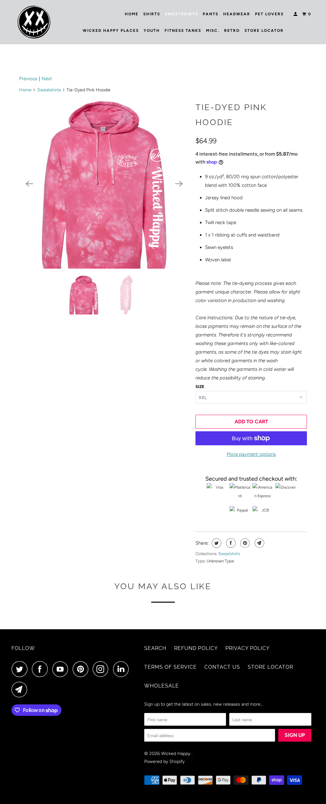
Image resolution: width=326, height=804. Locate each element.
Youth (152, 30)
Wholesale (161, 686)
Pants (210, 14)
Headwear (236, 14)
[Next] (179, 184)
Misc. (212, 30)
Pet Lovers (269, 14)
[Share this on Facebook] (230, 543)
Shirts (151, 14)
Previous (28, 78)
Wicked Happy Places (111, 30)
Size (199, 386)
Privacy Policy (247, 648)
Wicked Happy (176, 753)
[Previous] (29, 184)
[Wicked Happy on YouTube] (61, 669)
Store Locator (264, 30)
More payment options (251, 454)
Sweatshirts (181, 14)
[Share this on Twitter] (215, 543)
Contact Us (222, 667)
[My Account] (296, 14)
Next (47, 78)
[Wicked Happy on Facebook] (41, 669)
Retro (232, 30)
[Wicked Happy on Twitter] (21, 669)
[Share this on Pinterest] (244, 543)
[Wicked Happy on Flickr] (135, 669)
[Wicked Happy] (34, 22)
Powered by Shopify (164, 761)
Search (155, 648)
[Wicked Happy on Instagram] (102, 669)
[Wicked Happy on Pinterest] (82, 669)
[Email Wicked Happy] (21, 689)
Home (131, 14)
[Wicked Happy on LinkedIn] (122, 669)
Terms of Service (170, 667)
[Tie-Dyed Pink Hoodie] (104, 184)
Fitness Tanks (183, 30)
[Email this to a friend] (258, 543)
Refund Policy (196, 648)
